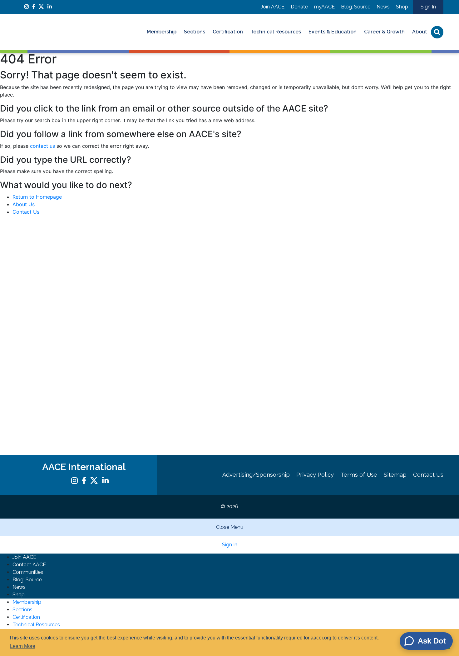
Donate (299, 7)
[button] (229, 91)
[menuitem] (161, 32)
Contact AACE (29, 565)
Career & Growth (384, 32)
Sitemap (395, 474)
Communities (27, 572)
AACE (66, 32)
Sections (194, 32)
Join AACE (272, 7)
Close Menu (229, 527)
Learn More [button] (22, 646)
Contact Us (25, 212)
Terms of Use (358, 474)
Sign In (428, 7)
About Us (23, 204)
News (383, 7)
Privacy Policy (315, 474)
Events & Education (332, 32)
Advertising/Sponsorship (256, 474)
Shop (402, 7)
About (419, 32)
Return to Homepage (37, 197)
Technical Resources (275, 32)
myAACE (324, 7)
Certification (228, 32)
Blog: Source (355, 7)
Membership (161, 32)
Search (437, 32)
